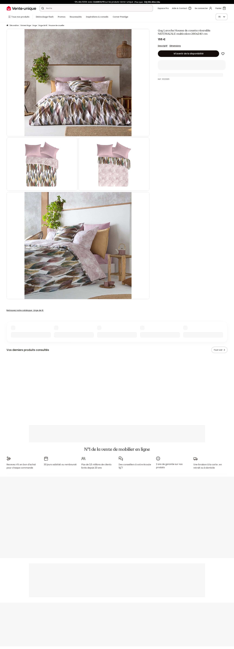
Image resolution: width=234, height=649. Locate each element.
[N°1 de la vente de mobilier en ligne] (21, 8)
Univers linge (25, 25)
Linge (34, 25)
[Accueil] (7, 25)
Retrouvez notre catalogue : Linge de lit (24, 310)
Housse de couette (56, 25)
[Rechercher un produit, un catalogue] (43, 8)
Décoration (14, 25)
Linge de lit (42, 25)
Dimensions (175, 45)
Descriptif (162, 45)
